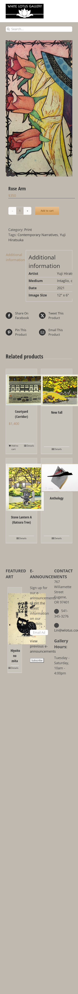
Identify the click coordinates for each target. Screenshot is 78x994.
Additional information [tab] (14, 257)
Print (28, 229)
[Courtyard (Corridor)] (21, 387)
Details (30, 445)
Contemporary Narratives (38, 234)
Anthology (56, 498)
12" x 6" (63, 295)
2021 (61, 288)
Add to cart (47, 210)
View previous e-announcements (43, 646)
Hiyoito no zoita (15, 655)
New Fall (56, 412)
